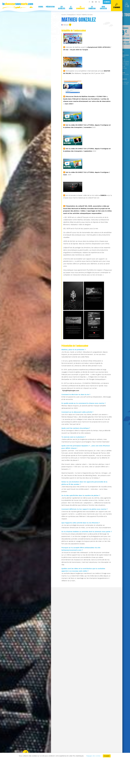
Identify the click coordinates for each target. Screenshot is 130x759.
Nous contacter (103, 7)
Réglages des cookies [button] (93, 756)
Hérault (79, 14)
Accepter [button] (106, 756)
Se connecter (107, 2)
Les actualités (61, 7)
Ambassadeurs (71, 14)
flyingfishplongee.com (70, 390)
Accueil (40, 6)
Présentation (50, 6)
